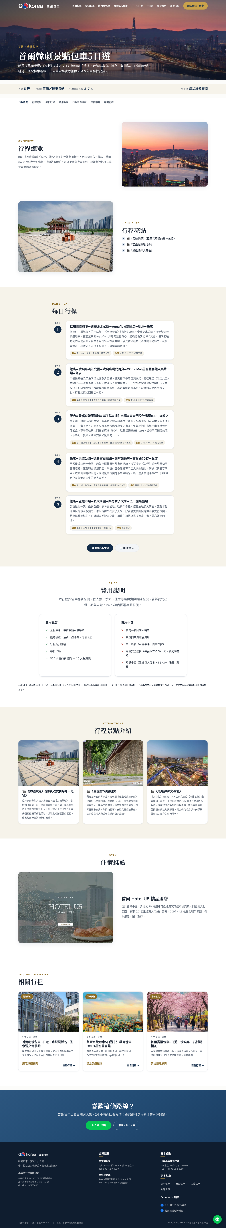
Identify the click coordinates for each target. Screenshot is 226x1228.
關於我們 (162, 5)
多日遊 (139, 5)
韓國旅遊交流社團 (174, 1210)
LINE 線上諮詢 (98, 1125)
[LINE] (217, 1219)
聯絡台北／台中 (195, 5)
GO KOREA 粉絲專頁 (175, 1205)
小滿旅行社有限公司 (28, 1172)
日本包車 (165, 1183)
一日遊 (150, 5)
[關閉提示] (221, 1204)
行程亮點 (36, 102)
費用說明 (63, 102)
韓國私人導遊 (121, 5)
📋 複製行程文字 (100, 548)
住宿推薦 (95, 102)
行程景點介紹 (80, 102)
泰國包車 (180, 1183)
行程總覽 (23, 102)
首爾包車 (77, 5)
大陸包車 (195, 1183)
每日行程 (50, 102)
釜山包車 (90, 5)
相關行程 (109, 102)
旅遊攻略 (175, 5)
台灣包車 (165, 1189)
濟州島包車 (104, 5)
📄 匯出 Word (127, 548)
